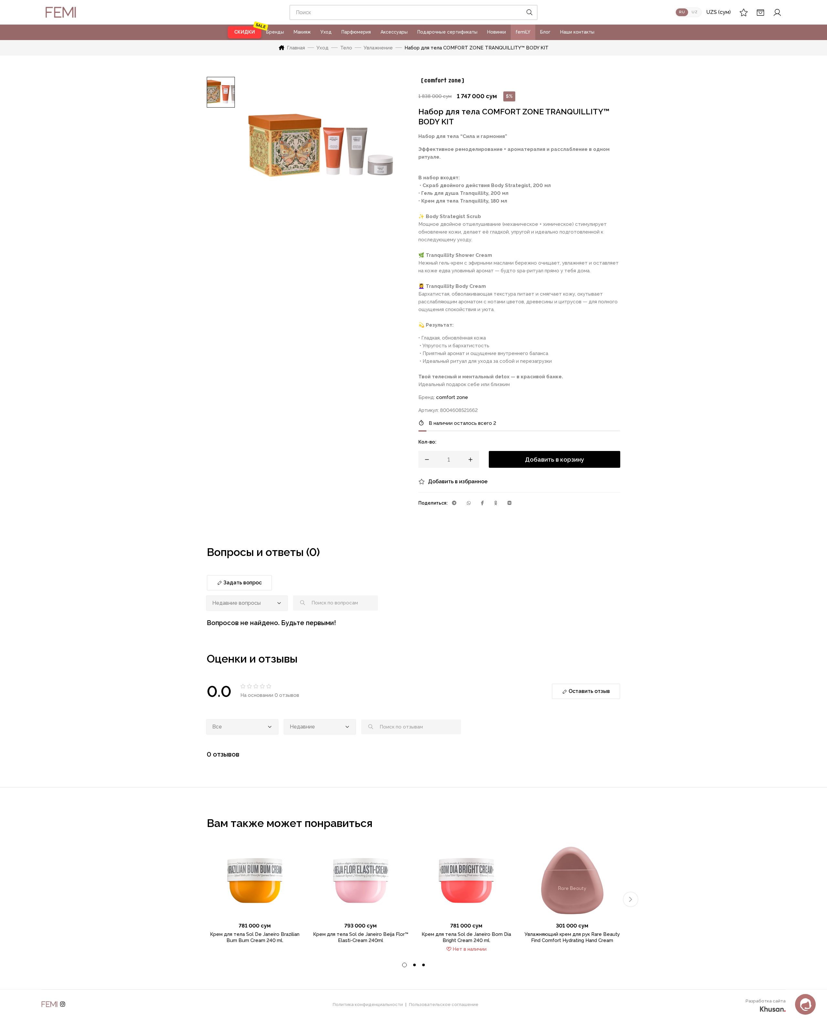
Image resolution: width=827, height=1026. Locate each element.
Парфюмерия (356, 32)
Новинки (496, 32)
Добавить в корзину (554, 459)
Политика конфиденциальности (368, 1004)
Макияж (302, 32)
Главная (296, 48)
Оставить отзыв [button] (588, 691)
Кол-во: (427, 442)
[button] (630, 899)
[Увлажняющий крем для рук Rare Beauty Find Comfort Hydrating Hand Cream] (572, 880)
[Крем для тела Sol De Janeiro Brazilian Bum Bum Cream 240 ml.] (255, 880)
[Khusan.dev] (773, 1008)
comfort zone (452, 397)
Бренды (275, 32)
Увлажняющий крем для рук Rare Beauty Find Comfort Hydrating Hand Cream (572, 937)
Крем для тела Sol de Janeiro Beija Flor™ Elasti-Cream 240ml (360, 937)
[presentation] (404, 965)
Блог (545, 32)
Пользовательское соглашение (443, 1004)
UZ (694, 12)
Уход (326, 32)
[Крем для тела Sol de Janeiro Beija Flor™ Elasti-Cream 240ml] (361, 880)
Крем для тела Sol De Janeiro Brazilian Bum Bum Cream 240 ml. (254, 937)
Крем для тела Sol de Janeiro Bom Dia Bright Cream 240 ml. (466, 937)
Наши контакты (577, 32)
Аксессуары (394, 32)
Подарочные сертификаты (447, 32)
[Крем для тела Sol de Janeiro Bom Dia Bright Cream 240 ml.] (466, 880)
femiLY (523, 32)
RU (682, 12)
